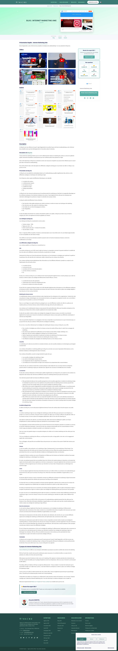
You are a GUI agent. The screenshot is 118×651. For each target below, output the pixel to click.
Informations (89, 618)
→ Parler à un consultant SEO (29, 592)
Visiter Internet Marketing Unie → (89, 93)
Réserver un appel (93, 2)
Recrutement (74, 630)
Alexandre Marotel (75, 628)
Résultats (73, 2)
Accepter (81, 639)
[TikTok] (34, 637)
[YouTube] (23, 637)
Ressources (81, 2)
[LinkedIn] (21, 637)
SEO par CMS (94, 75)
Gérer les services (111, 647)
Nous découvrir (64, 2)
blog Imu (29, 152)
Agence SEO (49, 5)
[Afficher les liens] (58, 2)
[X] (32, 637)
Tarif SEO (46, 640)
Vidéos (58, 630)
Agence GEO (46, 623)
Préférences (101, 639)
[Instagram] (26, 637)
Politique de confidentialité (91, 628)
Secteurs (73, 623)
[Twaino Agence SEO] (26, 618)
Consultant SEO (94, 66)
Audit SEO (84, 70)
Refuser (91, 639)
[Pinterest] (29, 637)
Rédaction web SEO (84, 75)
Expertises (54, 2)
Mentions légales (88, 647)
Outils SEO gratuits (61, 623)
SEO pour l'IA (94, 70)
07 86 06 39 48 (26, 630)
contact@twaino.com (29, 632)
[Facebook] (37, 637)
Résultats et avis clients (76, 620)
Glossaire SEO (60, 625)
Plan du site (87, 623)
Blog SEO (59, 620)
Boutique (73, 633)
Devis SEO (46, 642)
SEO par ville (74, 625)
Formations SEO (47, 635)
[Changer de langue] (100, 2)
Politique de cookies (80, 647)
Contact (87, 620)
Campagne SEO (84, 66)
